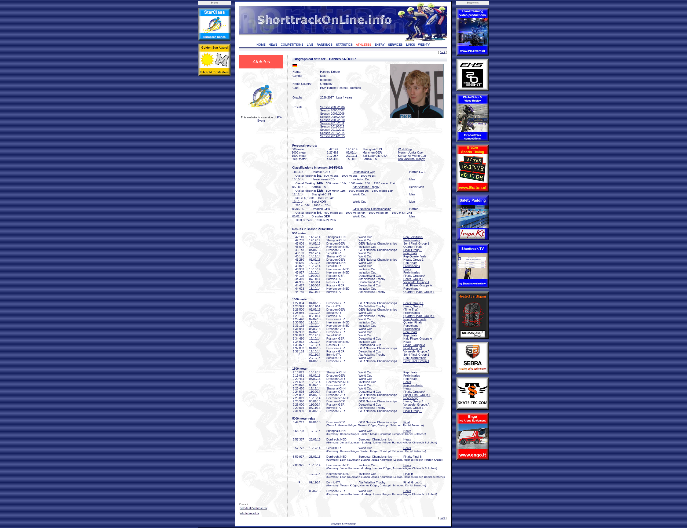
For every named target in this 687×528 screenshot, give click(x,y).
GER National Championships (372, 208)
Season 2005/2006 (332, 107)
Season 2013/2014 (332, 132)
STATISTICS (344, 44)
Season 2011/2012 (332, 126)
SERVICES (395, 44)
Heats (407, 269)
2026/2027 (327, 97)
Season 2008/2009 (332, 116)
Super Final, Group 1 (416, 394)
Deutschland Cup (364, 171)
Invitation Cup (361, 179)
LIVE (310, 44)
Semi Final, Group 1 (416, 243)
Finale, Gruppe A (414, 275)
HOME (261, 44)
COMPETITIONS (292, 44)
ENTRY (380, 44)
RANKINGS (324, 44)
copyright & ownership (343, 523)
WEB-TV (424, 44)
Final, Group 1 (412, 250)
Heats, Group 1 (413, 259)
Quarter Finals (412, 246)
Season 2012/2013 (332, 129)
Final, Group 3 (412, 348)
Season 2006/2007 (332, 110)
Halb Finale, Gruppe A (417, 285)
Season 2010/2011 (332, 123)
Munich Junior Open (411, 152)
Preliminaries (411, 240)
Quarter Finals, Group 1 (418, 291)
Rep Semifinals (413, 237)
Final (406, 422)
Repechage (410, 325)
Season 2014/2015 (332, 136)
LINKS (410, 44)
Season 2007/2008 (332, 113)
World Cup (405, 149)
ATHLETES (363, 44)
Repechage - (411, 288)
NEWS (273, 44)
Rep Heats (410, 253)
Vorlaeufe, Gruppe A (416, 282)
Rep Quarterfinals (414, 256)
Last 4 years (344, 97)
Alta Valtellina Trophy (411, 159)
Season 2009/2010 (332, 120)
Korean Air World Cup (412, 155)
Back (442, 52)
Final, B (408, 473)
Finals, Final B (412, 456)
